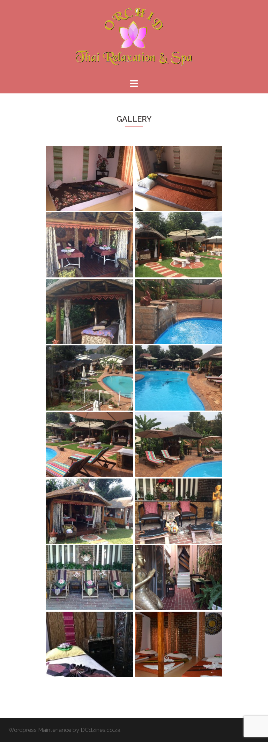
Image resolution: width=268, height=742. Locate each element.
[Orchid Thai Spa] (134, 39)
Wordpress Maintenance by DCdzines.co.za (64, 730)
